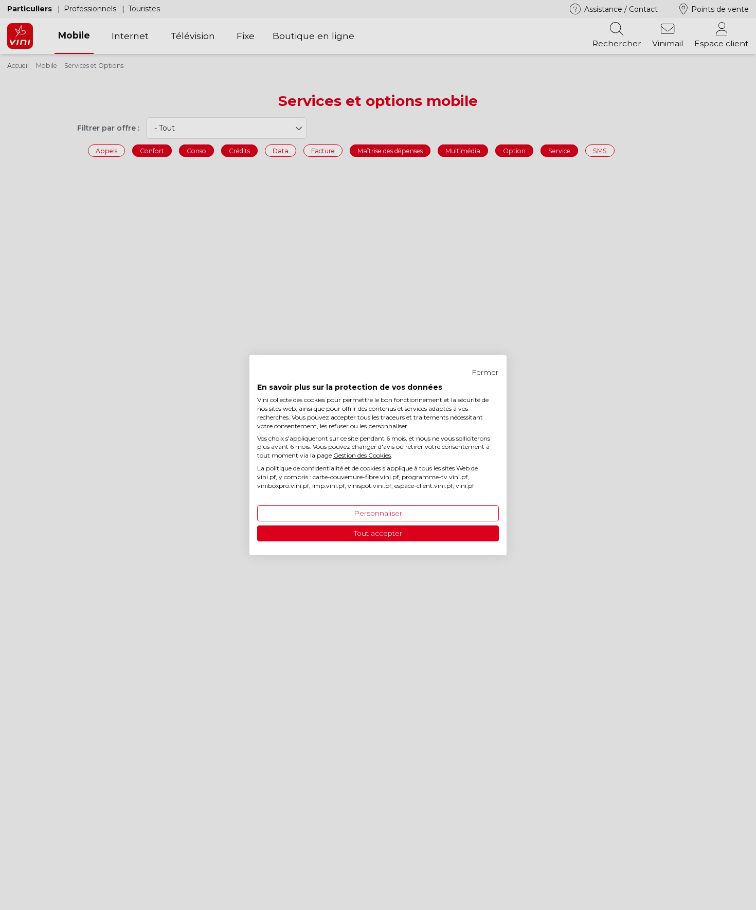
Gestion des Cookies (362, 455)
